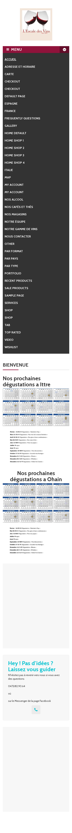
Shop (9, 310)
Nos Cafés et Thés (19, 207)
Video (9, 340)
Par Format (14, 251)
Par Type (11, 266)
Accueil (10, 59)
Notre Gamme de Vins (21, 229)
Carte (9, 74)
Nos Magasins (16, 214)
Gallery (11, 125)
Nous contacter (18, 236)
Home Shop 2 (14, 148)
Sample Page (14, 295)
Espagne (11, 103)
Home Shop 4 (15, 162)
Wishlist (11, 347)
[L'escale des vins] (36, 24)
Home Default (15, 133)
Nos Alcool (14, 199)
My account (14, 185)
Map (8, 177)
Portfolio (13, 273)
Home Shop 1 (14, 140)
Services (11, 303)
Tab (7, 325)
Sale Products (16, 288)
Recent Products (18, 280)
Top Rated (13, 332)
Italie (9, 170)
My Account (14, 192)
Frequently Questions (22, 118)
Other (9, 244)
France (10, 111)
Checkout (12, 81)
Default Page (15, 96)
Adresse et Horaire (20, 66)
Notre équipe (15, 221)
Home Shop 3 (14, 155)
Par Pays (11, 258)
